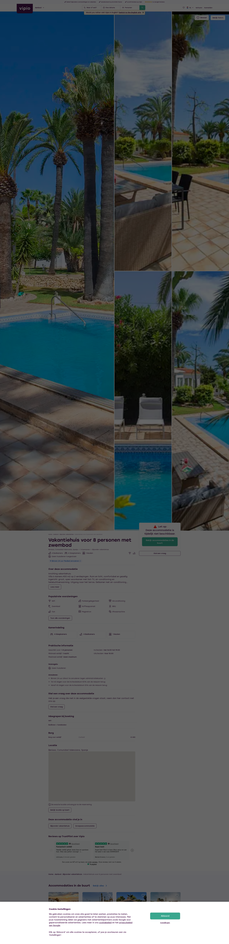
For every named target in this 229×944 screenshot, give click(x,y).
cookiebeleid (105, 922)
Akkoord (165, 916)
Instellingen (165, 923)
